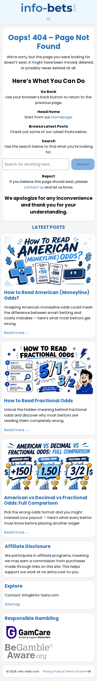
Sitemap (12, 604)
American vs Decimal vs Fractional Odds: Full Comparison (45, 500)
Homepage (61, 117)
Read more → (16, 332)
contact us (34, 187)
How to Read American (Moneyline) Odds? (46, 295)
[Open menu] (48, 19)
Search (83, 164)
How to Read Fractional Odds (38, 401)
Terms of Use (74, 671)
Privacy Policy (53, 671)
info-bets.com (28, 671)
